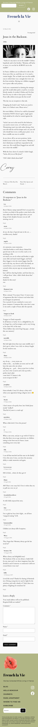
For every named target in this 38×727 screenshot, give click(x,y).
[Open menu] (19, 21)
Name (5, 627)
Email (5, 635)
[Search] (23, 710)
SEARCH (21, 5)
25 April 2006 (7, 482)
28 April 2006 (7, 525)
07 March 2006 (7, 402)
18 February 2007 (8, 575)
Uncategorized (31, 33)
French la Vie (19, 16)
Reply (4, 223)
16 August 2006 (8, 553)
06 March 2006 (7, 206)
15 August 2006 (8, 538)
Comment (6, 606)
